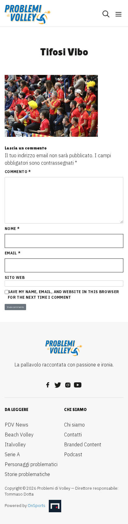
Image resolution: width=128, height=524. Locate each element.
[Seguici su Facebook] (48, 383)
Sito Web (15, 277)
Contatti (73, 434)
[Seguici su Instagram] (68, 383)
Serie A (12, 454)
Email (13, 253)
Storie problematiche (27, 474)
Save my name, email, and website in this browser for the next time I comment (63, 294)
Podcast (73, 454)
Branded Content (82, 444)
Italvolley (15, 444)
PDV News (16, 425)
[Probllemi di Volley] (28, 14)
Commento (18, 171)
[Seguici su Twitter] (58, 383)
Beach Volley (19, 434)
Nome (12, 228)
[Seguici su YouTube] (78, 383)
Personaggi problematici (31, 464)
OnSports (36, 505)
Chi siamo (74, 425)
